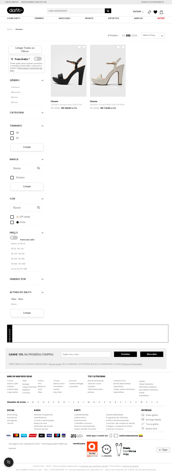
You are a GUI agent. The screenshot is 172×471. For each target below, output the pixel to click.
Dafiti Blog (12, 414)
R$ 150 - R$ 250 (17, 254)
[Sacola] (162, 12)
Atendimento (40, 417)
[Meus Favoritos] (156, 12)
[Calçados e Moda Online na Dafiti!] (15, 10)
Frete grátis (152, 415)
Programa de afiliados (117, 417)
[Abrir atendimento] (8, 462)
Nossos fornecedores (84, 426)
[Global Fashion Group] (77, 435)
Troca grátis (152, 424)
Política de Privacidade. (131, 364)
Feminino (125, 354)
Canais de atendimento (152, 2)
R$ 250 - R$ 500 (17, 259)
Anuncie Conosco (114, 429)
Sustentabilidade (114, 414)
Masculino (152, 354)
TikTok (10, 423)
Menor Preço (149, 35)
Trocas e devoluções (44, 420)
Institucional (80, 420)
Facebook (12, 417)
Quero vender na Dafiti (85, 429)
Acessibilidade (81, 414)
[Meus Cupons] (150, 12)
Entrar (137, 11)
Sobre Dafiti (80, 417)
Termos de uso (41, 429)
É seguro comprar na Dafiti (119, 426)
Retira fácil (151, 428)
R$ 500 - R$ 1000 (18, 264)
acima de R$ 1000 (19, 269)
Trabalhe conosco (83, 423)
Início (9, 29)
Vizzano (19, 29)
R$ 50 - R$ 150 (17, 249)
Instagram (12, 420)
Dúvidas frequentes (43, 414)
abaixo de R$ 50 (18, 244)
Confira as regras (130, 466)
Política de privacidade (117, 420)
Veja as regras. (55, 364)
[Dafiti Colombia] (141, 435)
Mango (26, 384)
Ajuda (142, 381)
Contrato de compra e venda (120, 423)
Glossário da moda (43, 426)
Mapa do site (40, 423)
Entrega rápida (153, 419)
